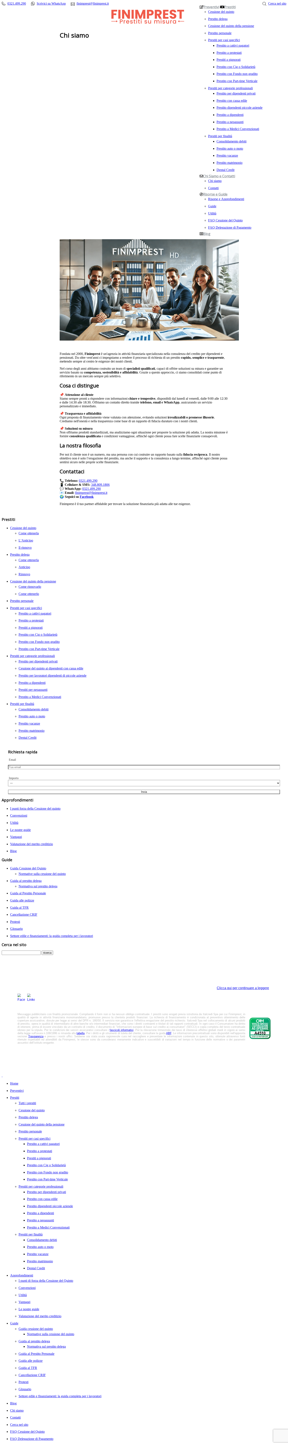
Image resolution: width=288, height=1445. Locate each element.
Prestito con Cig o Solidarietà (236, 66)
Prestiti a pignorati (229, 59)
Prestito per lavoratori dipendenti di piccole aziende (52, 675)
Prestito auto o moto (230, 148)
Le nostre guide (20, 830)
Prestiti (230, 7)
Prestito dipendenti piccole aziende (239, 107)
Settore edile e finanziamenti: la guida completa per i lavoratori (51, 936)
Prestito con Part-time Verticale (237, 81)
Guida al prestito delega (26, 881)
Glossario (16, 928)
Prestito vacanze (227, 155)
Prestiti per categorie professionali (230, 88)
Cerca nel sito (19, 1424)
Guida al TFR (19, 907)
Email (12, 759)
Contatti (213, 188)
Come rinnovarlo (30, 586)
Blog (206, 233)
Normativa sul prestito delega (38, 886)
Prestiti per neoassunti (33, 689)
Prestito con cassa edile (232, 100)
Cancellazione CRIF (23, 914)
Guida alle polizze (22, 900)
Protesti (15, 921)
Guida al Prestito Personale (28, 893)
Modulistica (150, 1053)
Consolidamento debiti (231, 141)
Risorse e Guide (215, 194)
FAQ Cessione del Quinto (225, 220)
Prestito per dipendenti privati (236, 93)
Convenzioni (18, 815)
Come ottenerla (29, 533)
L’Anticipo (26, 540)
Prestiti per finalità (220, 136)
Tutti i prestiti (27, 1103)
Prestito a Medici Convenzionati (238, 128)
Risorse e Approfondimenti (226, 199)
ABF (168, 1033)
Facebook (87, 496)
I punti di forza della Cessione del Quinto (46, 1280)
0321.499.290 (88, 480)
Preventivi (211, 7)
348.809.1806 (100, 484)
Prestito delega (217, 18)
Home (14, 1083)
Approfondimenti (21, 1275)
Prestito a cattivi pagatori (233, 45)
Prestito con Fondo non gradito (237, 73)
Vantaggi (16, 837)
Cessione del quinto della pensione (231, 25)
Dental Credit (225, 169)
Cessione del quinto (221, 11)
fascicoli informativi (121, 1030)
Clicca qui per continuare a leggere (243, 988)
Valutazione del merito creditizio (31, 844)
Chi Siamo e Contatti (219, 176)
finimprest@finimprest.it (91, 492)
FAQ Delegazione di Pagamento (229, 227)
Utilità (212, 213)
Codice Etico (172, 1053)
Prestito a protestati (229, 52)
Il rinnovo (25, 547)
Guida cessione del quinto (36, 1329)
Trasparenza (35, 1036)
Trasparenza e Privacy (122, 1053)
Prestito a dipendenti (230, 114)
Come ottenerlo (29, 594)
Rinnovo (24, 574)
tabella (81, 1033)
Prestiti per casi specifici (224, 40)
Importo (14, 778)
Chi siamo (215, 180)
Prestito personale (219, 33)
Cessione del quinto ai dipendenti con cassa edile (51, 668)
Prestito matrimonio (229, 162)
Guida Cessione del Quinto (28, 868)
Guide (212, 206)
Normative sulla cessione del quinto (42, 874)
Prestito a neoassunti (230, 122)
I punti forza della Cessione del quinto (35, 808)
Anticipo (24, 567)
